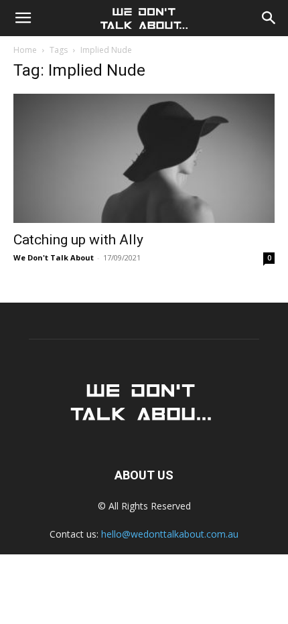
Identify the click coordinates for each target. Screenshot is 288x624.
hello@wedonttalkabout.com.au (169, 534)
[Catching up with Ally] (144, 158)
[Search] (269, 18)
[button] (22, 18)
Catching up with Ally (78, 240)
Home (25, 50)
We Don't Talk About (53, 257)
